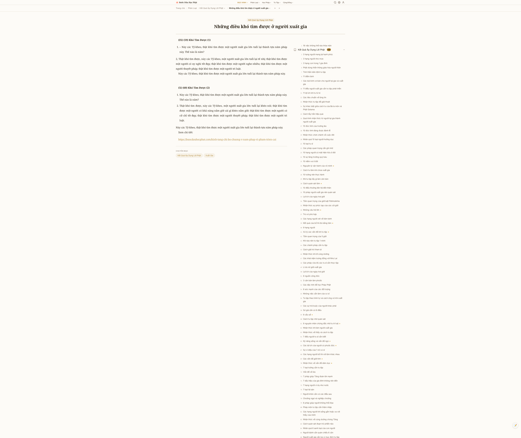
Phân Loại (192, 8)
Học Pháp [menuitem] (266, 2)
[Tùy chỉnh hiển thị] (339, 2)
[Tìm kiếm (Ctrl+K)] (335, 2)
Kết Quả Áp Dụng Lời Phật (211, 8)
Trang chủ (180, 8)
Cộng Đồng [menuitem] (288, 2)
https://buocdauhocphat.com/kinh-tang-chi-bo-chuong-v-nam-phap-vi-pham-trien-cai (227, 139)
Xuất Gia (209, 155)
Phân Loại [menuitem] (254, 2)
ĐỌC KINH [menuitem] (242, 2)
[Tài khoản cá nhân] (343, 2)
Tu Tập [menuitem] (277, 2)
